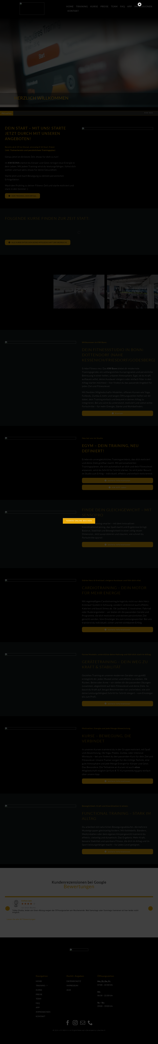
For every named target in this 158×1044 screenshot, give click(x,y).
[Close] (139, 4)
